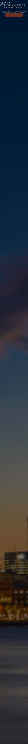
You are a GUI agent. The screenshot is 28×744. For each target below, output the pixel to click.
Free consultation (14, 15)
